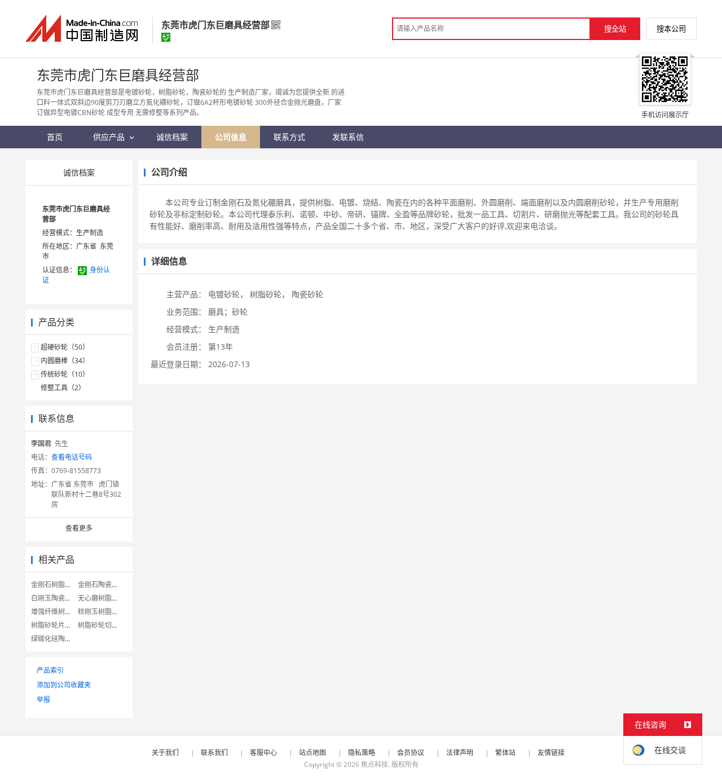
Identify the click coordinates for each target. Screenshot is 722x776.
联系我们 (214, 752)
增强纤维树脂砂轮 (58, 611)
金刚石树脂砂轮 (54, 584)
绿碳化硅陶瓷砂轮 (58, 638)
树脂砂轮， (269, 294)
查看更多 (79, 528)
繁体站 (505, 752)
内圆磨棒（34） (65, 360)
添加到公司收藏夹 (64, 685)
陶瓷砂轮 (307, 294)
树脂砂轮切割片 (101, 625)
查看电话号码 (71, 457)
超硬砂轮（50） (65, 347)
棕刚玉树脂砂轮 (101, 611)
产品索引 (50, 670)
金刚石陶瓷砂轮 (101, 584)
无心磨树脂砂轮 (101, 598)
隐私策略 (361, 752)
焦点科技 (374, 764)
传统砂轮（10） (65, 374)
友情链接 (551, 752)
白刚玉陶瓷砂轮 (54, 598)
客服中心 (263, 752)
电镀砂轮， (228, 294)
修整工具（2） (63, 388)
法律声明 (459, 752)
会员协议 (410, 752)
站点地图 (312, 752)
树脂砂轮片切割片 (58, 625)
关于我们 (165, 752)
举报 (43, 699)
